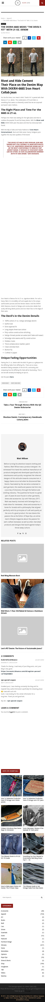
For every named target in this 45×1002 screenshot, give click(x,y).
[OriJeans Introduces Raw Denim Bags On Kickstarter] (11, 815)
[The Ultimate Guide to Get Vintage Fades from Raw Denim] (33, 873)
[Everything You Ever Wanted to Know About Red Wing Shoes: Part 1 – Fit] (33, 843)
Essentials (4, 932)
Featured (4, 939)
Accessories (4, 911)
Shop (2, 963)
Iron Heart (5, 383)
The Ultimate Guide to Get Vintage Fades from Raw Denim (33, 887)
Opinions (4, 954)
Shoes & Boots (6, 960)
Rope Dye (4, 957)
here (12, 377)
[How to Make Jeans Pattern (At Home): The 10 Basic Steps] (11, 873)
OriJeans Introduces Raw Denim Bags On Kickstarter (11, 829)
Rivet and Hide (15, 383)
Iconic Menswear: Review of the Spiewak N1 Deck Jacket (33, 829)
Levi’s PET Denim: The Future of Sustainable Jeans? (21, 648)
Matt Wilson (6, 33)
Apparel (3, 23)
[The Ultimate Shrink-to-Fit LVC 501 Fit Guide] (11, 843)
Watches (3, 976)
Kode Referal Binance (9, 660)
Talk (2, 970)
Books (3, 920)
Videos (3, 973)
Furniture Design (6, 942)
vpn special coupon (8, 680)
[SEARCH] (41, 897)
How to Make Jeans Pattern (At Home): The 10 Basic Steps (11, 887)
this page (28, 991)
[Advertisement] (22, 177)
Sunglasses (4, 966)
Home (3, 948)
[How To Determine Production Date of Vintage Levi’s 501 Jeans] (33, 785)
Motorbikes (4, 951)
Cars (2, 926)
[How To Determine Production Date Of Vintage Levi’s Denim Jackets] (11, 785)
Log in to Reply (39, 660)
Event (3, 936)
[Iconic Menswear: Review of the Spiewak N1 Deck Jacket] (33, 815)
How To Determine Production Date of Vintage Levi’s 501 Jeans (33, 799)
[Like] (24, 38)
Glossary (3, 945)
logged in (12, 712)
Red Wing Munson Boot (10, 576)
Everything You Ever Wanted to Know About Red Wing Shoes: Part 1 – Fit (33, 858)
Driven (3, 929)
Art (2, 917)
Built (2, 923)
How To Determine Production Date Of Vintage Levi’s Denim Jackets (11, 800)
